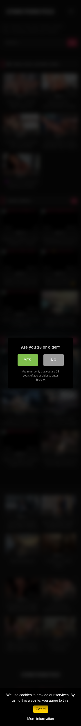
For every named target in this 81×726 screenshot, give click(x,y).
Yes (27, 360)
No (53, 360)
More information (40, 719)
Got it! (41, 709)
